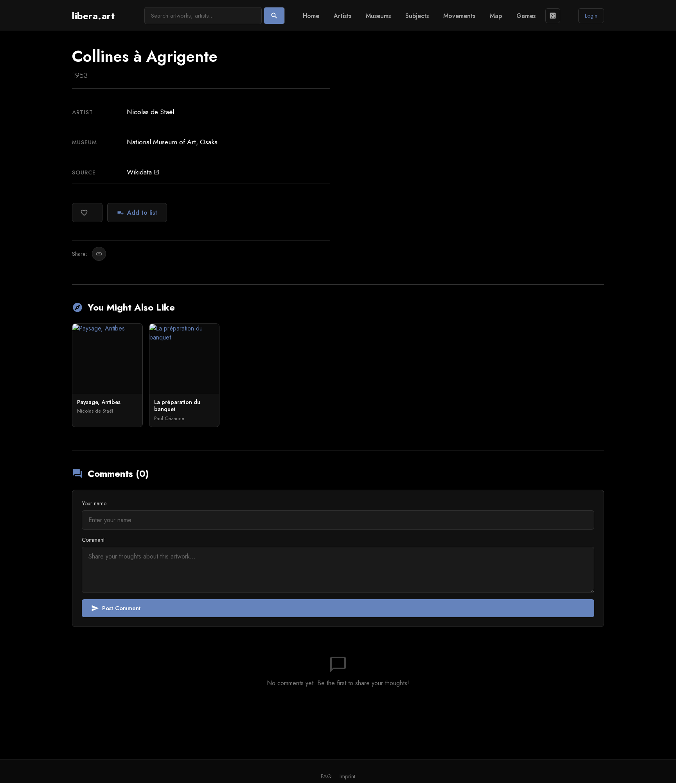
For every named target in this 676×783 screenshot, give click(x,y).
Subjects (417, 15)
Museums (378, 15)
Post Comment (115, 608)
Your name (94, 503)
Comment (93, 540)
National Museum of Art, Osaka (172, 142)
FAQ (326, 776)
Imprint (347, 776)
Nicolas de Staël (150, 112)
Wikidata (143, 172)
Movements (459, 15)
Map (496, 15)
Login (591, 16)
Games (526, 15)
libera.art (93, 16)
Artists (342, 15)
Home (311, 15)
